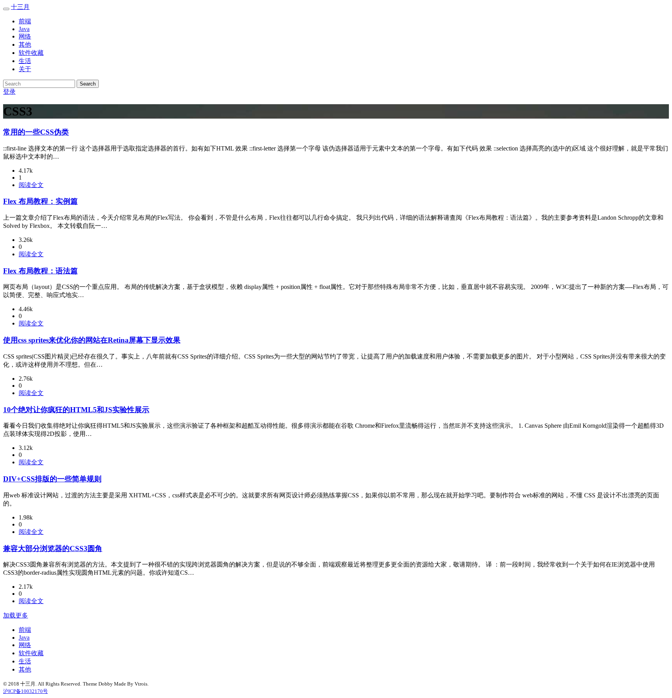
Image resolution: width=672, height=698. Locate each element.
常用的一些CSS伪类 (36, 132)
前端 (25, 21)
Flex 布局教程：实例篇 (40, 201)
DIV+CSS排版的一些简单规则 (52, 479)
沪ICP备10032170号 (25, 691)
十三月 (20, 6)
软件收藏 (31, 52)
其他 (25, 44)
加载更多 (15, 615)
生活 (25, 61)
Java (24, 29)
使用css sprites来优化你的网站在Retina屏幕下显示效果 (91, 340)
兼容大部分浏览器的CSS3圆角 (52, 548)
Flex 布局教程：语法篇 (40, 271)
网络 (25, 36)
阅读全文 (31, 185)
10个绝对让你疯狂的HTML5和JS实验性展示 (76, 410)
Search (88, 84)
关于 (25, 69)
